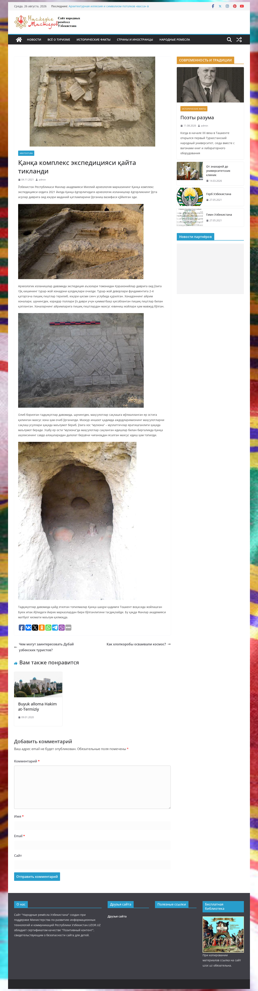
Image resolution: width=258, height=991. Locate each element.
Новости (34, 39)
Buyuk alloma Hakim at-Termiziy (37, 706)
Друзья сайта (117, 916)
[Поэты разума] (210, 84)
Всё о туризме (59, 39)
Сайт (18, 855)
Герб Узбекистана (218, 194)
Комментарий (27, 761)
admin (42, 179)
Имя (19, 816)
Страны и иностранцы (135, 39)
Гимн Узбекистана (219, 214)
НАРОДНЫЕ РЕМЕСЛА (174, 39)
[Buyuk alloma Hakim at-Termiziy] (38, 674)
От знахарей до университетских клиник (218, 171)
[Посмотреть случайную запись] (239, 39)
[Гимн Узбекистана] (190, 217)
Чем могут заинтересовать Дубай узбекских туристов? (46, 647)
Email (19, 836)
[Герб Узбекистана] (190, 197)
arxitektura (26, 153)
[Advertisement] (210, 269)
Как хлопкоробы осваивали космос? (136, 644)
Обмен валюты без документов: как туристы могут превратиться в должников (104, 8)
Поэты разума (197, 117)
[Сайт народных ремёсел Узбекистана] (19, 39)
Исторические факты (93, 39)
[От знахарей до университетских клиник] (190, 174)
